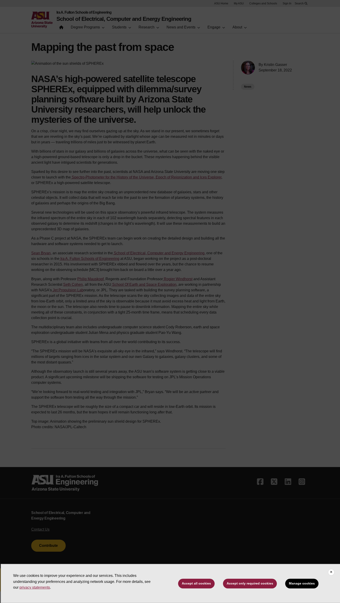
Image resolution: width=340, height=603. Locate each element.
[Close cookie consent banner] (331, 572)
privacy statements (34, 587)
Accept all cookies (196, 583)
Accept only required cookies (250, 583)
